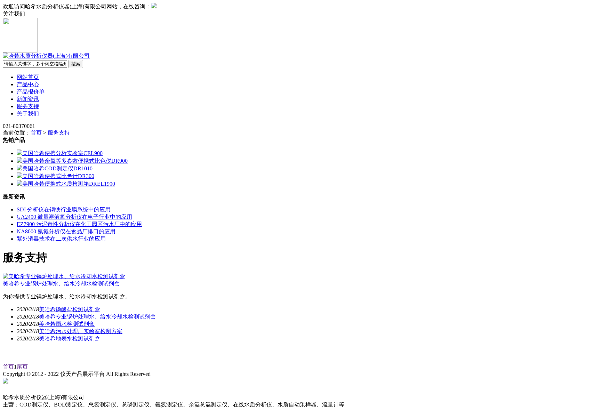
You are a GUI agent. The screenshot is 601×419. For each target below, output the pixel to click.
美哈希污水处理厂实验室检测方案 (80, 331)
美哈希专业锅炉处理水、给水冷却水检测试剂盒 (61, 284)
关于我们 (28, 113)
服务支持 (28, 106)
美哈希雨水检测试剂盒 (67, 324)
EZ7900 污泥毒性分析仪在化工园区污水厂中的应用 (79, 224)
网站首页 (28, 77)
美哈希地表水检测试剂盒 (69, 338)
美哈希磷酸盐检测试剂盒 (69, 309)
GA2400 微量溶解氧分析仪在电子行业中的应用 (74, 217)
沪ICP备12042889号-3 (184, 374)
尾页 (22, 367)
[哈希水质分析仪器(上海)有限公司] (46, 56)
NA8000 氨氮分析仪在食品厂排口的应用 (66, 231)
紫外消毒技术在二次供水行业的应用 (61, 239)
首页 (36, 133)
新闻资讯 (28, 99)
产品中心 (28, 84)
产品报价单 (31, 92)
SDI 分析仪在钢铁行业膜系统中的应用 (64, 209)
